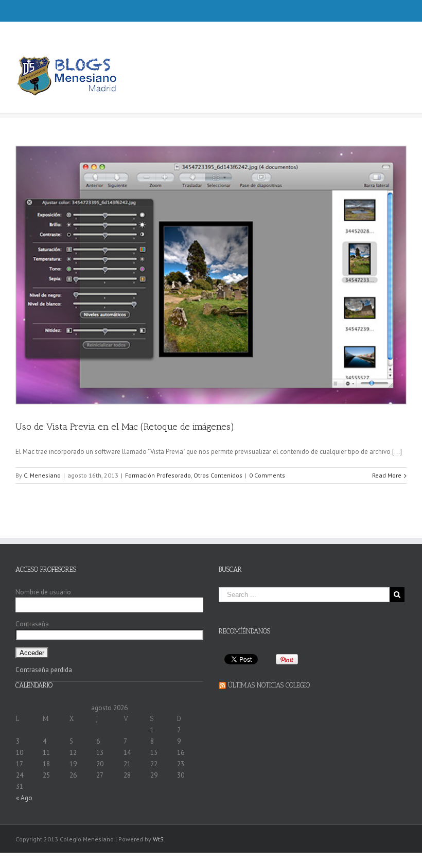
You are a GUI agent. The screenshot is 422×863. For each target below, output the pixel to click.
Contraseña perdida (43, 669)
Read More (386, 475)
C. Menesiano (42, 475)
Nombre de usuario (43, 592)
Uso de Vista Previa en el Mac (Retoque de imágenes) (124, 426)
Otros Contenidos (218, 475)
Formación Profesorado (158, 475)
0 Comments (267, 475)
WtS (158, 839)
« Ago (24, 798)
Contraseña (32, 624)
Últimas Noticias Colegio (269, 685)
